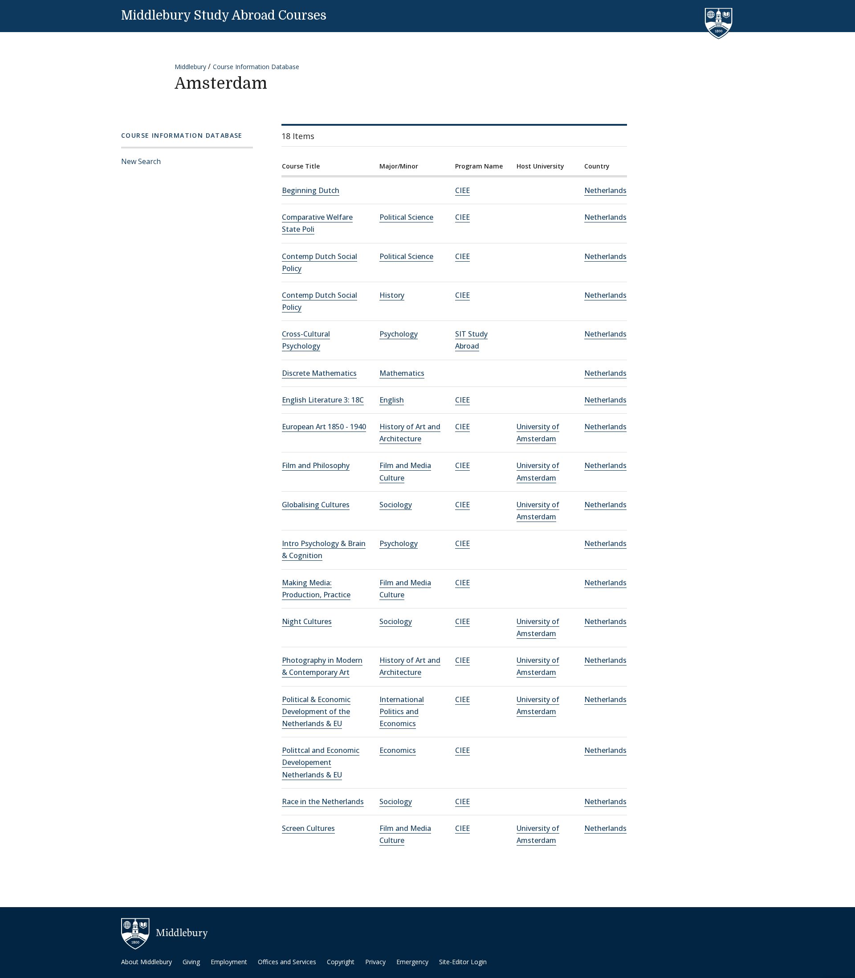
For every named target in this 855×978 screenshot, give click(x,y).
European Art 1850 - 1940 (324, 426)
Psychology (398, 334)
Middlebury (190, 66)
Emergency (412, 961)
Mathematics (401, 373)
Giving (191, 961)
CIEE (462, 190)
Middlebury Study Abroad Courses (223, 15)
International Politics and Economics (401, 711)
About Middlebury (146, 961)
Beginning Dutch (310, 190)
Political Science (406, 217)
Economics (397, 750)
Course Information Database (256, 66)
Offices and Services (287, 961)
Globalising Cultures (316, 505)
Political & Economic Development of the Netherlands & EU (316, 711)
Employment (229, 961)
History (391, 295)
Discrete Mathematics (319, 373)
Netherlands (605, 190)
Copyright (340, 961)
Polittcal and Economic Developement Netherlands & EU (320, 762)
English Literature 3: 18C (323, 400)
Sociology (395, 505)
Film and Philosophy (316, 465)
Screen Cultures (308, 828)
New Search (141, 161)
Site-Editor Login (463, 961)
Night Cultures (307, 621)
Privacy (375, 961)
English (391, 400)
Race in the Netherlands (323, 801)
